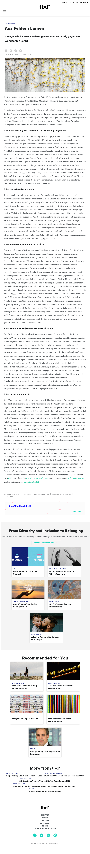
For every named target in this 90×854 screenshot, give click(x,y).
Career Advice (54, 601)
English (84, 2)
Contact (45, 815)
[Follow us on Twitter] (41, 836)
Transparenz (9, 497)
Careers (45, 820)
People (32, 749)
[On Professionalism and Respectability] (64, 589)
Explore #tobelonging (44, 543)
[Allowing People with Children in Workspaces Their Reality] (46, 622)
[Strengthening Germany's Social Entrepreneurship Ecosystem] (45, 737)
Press (45, 826)
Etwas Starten (10, 23)
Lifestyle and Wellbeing (57, 568)
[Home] (45, 7)
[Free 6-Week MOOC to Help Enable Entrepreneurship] (26, 671)
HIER (10, 478)
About (45, 818)
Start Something (18, 683)
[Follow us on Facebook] (35, 836)
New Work (27, 494)
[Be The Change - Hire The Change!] (28, 556)
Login (65, 2)
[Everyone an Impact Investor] (26, 704)
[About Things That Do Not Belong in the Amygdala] (28, 589)
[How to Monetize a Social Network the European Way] (63, 704)
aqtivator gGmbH (31, 482)
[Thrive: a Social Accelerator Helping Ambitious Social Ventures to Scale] (63, 671)
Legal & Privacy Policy (45, 829)
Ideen (15, 568)
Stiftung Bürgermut (76, 478)
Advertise (45, 823)
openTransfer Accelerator (37, 478)
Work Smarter (36, 634)
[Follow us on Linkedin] (48, 836)
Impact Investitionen (12, 494)
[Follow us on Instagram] (55, 836)
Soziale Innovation (41, 494)
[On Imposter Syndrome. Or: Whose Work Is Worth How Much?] (64, 556)
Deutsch (74, 2)
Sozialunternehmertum (61, 494)
